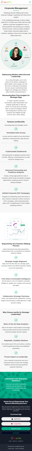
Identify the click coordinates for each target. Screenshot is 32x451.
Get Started (16, 433)
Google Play (17, 424)
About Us (15, 441)
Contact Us (20, 441)
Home (10, 441)
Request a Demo (16, 428)
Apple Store (17, 419)
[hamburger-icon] (30, 2)
